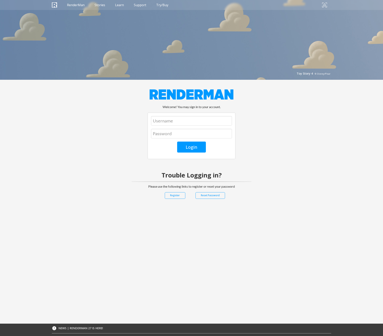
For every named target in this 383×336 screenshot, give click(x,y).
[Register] (175, 199)
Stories (100, 5)
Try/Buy (162, 5)
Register (175, 195)
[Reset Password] (210, 199)
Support (140, 5)
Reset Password (210, 195)
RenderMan (76, 5)
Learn (119, 5)
